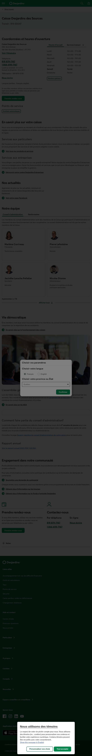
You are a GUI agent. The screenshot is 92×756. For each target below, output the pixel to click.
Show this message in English (32, 742)
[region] (46, 738)
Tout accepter (62, 749)
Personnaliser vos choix (39, 749)
